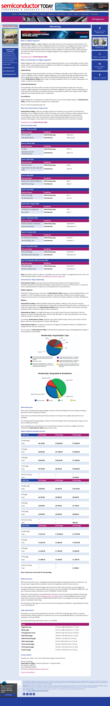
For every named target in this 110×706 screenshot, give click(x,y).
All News (34, 14)
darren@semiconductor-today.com (53, 276)
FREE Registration (98, 19)
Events (70, 14)
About (76, 14)
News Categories (24, 14)
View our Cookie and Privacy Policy (6, 690)
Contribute (94, 14)
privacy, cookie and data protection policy (37, 690)
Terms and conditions (28, 672)
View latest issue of (34, 57)
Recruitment (61, 14)
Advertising (84, 14)
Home (14, 14)
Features (43, 14)
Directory (51, 14)
